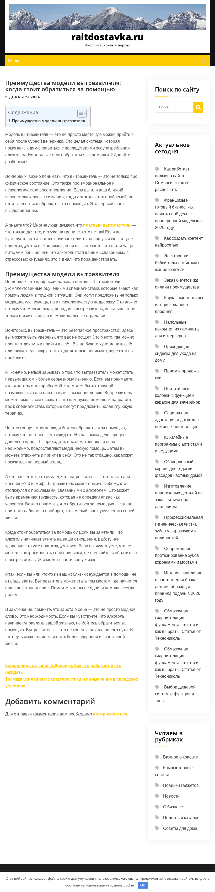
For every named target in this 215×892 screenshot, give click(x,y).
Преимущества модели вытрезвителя (48, 121)
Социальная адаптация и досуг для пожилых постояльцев (177, 420)
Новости (171, 796)
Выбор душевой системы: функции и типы (175, 694)
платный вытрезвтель (107, 225)
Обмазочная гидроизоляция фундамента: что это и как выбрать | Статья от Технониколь (178, 624)
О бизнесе (173, 807)
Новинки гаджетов (181, 785)
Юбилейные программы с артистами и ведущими (178, 444)
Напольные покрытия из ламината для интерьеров (177, 329)
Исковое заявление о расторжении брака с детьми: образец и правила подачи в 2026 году (178, 586)
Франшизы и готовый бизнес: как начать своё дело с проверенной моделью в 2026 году (179, 214)
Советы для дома (180, 828)
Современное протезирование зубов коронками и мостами (177, 555)
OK (142, 885)
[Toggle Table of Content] (79, 113)
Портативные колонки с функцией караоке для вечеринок (177, 395)
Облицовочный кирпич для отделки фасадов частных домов (179, 469)
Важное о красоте (180, 757)
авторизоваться (110, 714)
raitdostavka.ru (107, 37)
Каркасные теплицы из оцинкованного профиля (179, 305)
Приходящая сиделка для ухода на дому (176, 353)
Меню (13, 60)
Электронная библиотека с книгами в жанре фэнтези (178, 263)
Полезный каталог (181, 817)
